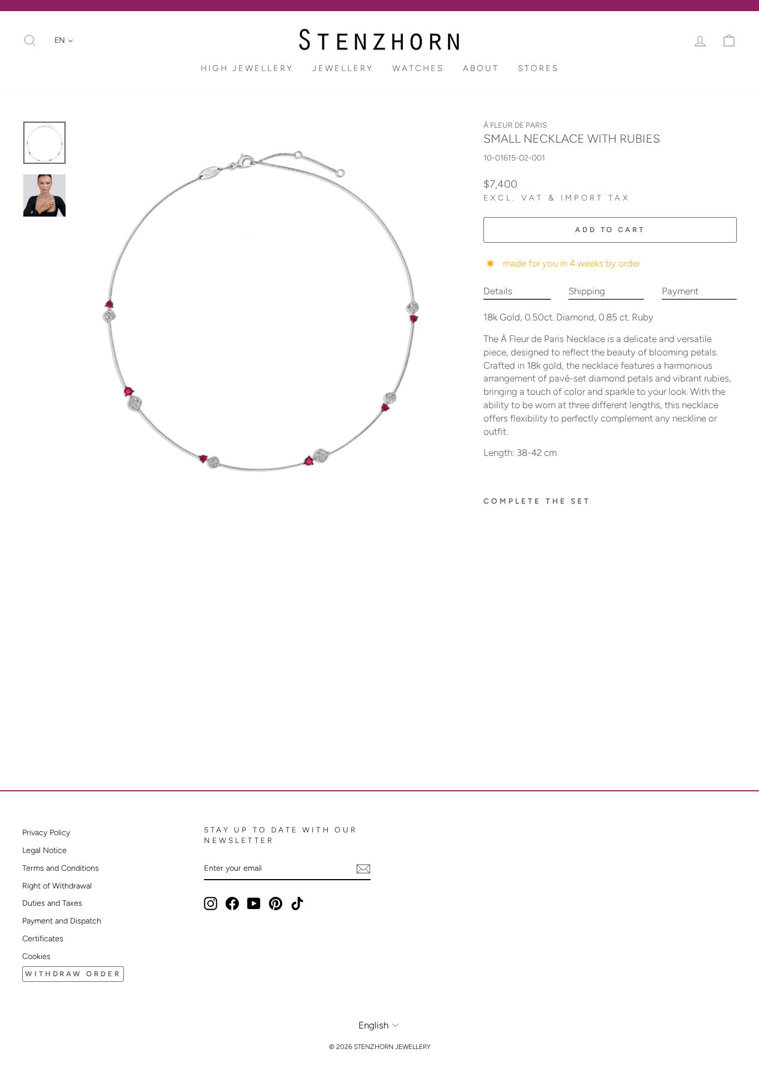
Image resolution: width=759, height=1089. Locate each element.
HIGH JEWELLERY (247, 68)
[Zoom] (260, 306)
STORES (538, 68)
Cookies (36, 956)
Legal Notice (44, 850)
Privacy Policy (46, 832)
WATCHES (418, 68)
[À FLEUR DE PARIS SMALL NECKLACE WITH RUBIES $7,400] (525, 599)
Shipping (586, 291)
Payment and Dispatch (61, 921)
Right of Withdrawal (57, 886)
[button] (63, 40)
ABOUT (481, 68)
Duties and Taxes (52, 903)
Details (497, 291)
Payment (680, 291)
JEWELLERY (342, 68)
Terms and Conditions (60, 868)
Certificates (42, 939)
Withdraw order (73, 974)
